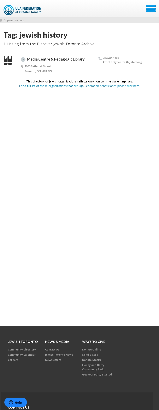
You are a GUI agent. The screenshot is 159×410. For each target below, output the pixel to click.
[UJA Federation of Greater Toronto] (23, 10)
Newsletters (53, 360)
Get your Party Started (97, 374)
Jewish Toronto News (59, 354)
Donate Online (91, 349)
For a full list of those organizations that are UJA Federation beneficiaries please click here (79, 86)
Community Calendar (22, 354)
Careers (13, 360)
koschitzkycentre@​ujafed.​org (122, 62)
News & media (57, 341)
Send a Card (90, 354)
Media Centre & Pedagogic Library (54, 59)
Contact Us (52, 349)
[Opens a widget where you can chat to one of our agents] (15, 403)
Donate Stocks (91, 360)
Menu (151, 8)
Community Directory (22, 349)
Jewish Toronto (15, 20)
